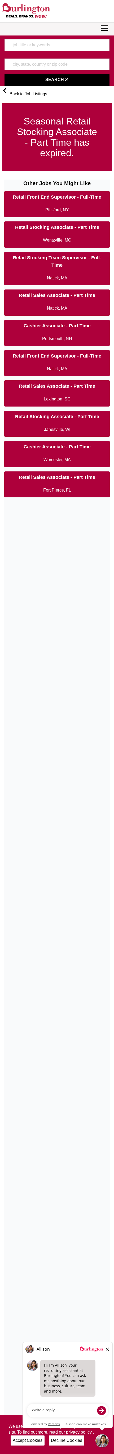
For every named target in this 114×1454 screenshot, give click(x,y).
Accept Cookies (27, 1440)
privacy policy (79, 1432)
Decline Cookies (66, 1440)
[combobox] (57, 45)
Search (55, 79)
